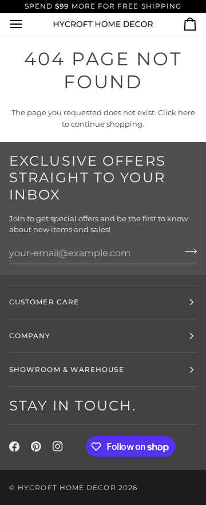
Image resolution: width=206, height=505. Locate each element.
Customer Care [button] (44, 301)
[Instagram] (58, 446)
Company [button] (30, 335)
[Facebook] (14, 446)
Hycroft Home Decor (67, 487)
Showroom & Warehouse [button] (66, 369)
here (186, 112)
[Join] (187, 251)
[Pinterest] (36, 446)
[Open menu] (26, 24)
